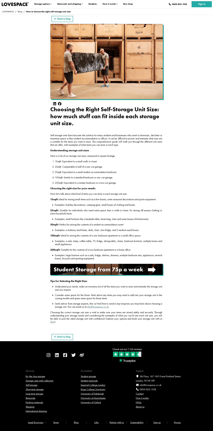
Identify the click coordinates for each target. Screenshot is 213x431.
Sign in (201, 4)
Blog (20, 11)
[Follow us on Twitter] (73, 356)
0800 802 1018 (148, 389)
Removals (30, 398)
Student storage (88, 376)
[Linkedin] (54, 104)
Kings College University (93, 389)
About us (140, 406)
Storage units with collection (39, 380)
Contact (140, 393)
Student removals (89, 380)
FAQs (138, 402)
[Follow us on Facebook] (65, 356)
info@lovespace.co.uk (150, 385)
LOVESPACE (8, 11)
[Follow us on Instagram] (48, 356)
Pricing (177, 422)
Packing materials (34, 402)
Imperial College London (93, 385)
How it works (142, 398)
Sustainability (136, 422)
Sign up (157, 422)
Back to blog (64, 19)
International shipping (36, 411)
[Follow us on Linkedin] (57, 356)
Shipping (30, 406)
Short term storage (35, 389)
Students (92, 4)
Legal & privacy (35, 422)
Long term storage (34, 393)
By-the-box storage (35, 376)
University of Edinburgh (92, 393)
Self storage (31, 385)
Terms (56, 422)
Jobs (96, 422)
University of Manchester (93, 398)
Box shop (128, 4)
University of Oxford (91, 402)
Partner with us (117, 422)
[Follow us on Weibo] (82, 356)
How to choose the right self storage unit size (48, 11)
